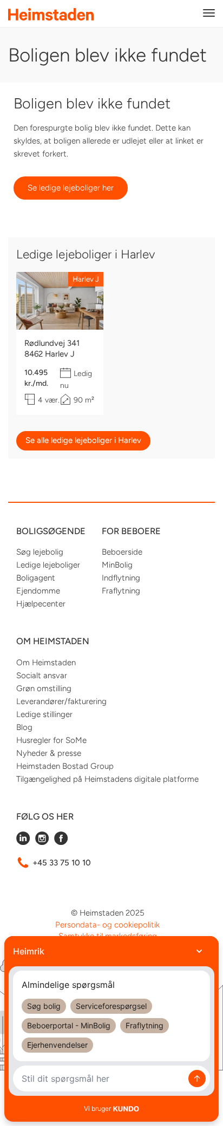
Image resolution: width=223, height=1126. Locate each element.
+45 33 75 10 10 (61, 863)
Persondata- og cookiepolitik (107, 925)
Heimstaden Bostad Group (65, 766)
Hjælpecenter (40, 604)
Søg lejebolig (39, 552)
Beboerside (122, 552)
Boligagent (35, 578)
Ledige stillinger (44, 714)
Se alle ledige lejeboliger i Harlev (83, 440)
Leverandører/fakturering (61, 701)
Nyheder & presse (48, 753)
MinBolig (117, 565)
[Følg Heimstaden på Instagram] (42, 842)
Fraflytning (121, 591)
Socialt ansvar (41, 675)
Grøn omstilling (43, 688)
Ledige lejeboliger (48, 565)
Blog (24, 727)
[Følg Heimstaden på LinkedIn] (23, 842)
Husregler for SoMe (51, 740)
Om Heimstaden (46, 662)
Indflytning (121, 578)
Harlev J (86, 279)
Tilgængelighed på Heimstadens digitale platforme (107, 779)
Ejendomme (38, 591)
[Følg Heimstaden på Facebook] (61, 842)
